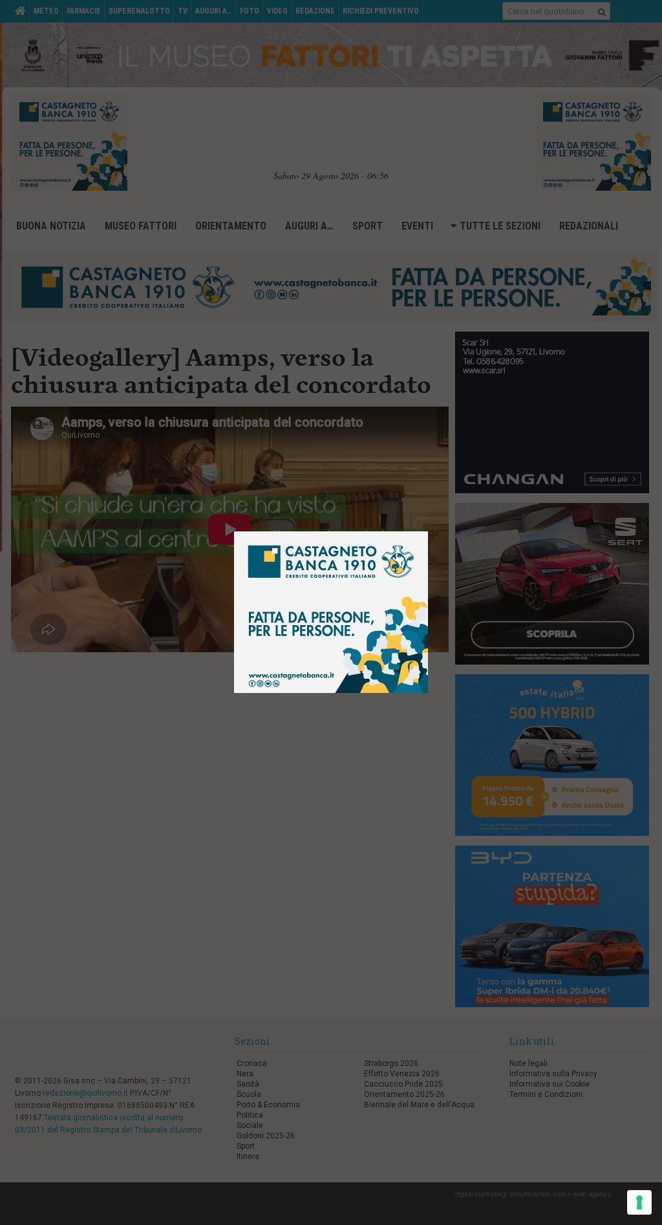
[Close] (438, 522)
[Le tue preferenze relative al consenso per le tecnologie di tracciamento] (639, 1202)
